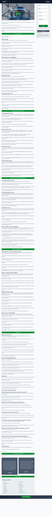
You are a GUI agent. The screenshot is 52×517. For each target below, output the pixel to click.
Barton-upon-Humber (22, 492)
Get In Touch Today (18, 33)
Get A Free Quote (18, 476)
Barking (5, 451)
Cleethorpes (21, 487)
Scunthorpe (20, 491)
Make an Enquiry (26, 496)
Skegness (5, 490)
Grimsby (20, 488)
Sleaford (5, 487)
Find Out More (18, 332)
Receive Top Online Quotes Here (18, 249)
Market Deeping (6, 483)
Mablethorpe (21, 484)
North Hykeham (6, 491)
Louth (20, 483)
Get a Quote (18, 13)
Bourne (3, 451)
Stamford (5, 486)
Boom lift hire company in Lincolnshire (7, 396)
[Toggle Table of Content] (9, 36)
